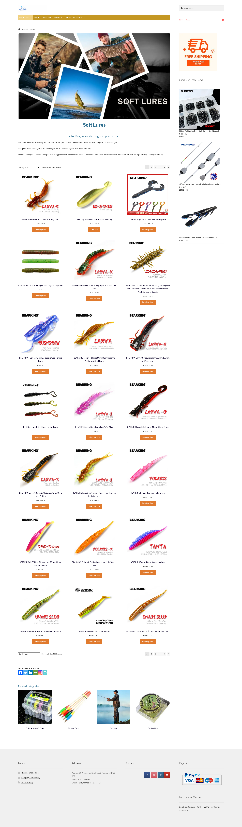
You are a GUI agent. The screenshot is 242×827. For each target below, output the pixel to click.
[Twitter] (25, 672)
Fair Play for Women (211, 807)
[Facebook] (20, 672)
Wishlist (37, 17)
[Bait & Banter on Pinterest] (154, 775)
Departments (24, 17)
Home (23, 29)
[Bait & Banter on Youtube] (167, 775)
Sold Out (94, 229)
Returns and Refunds (30, 772)
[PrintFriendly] (45, 672)
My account (47, 17)
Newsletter (58, 17)
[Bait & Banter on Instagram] (161, 775)
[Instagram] (40, 672)
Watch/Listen (78, 17)
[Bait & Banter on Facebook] (147, 775)
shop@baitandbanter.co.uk (89, 782)
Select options (40, 229)
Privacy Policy (27, 782)
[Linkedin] (30, 672)
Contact (68, 17)
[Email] (35, 672)
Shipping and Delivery (30, 777)
